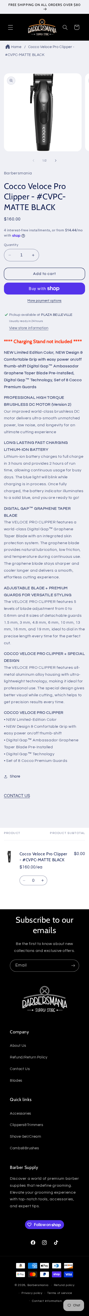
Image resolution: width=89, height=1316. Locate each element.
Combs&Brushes (24, 1148)
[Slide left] (33, 160)
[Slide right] (55, 160)
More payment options (44, 300)
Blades (16, 1080)
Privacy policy (32, 1293)
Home (16, 47)
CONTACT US (17, 796)
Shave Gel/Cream (25, 1136)
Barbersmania (37, 1285)
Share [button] (15, 776)
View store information (28, 328)
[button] (10, 27)
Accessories (20, 1113)
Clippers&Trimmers (26, 1125)
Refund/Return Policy (28, 1057)
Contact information (47, 1301)
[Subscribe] (73, 966)
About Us (18, 1045)
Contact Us (20, 1069)
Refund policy (64, 1285)
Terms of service (59, 1293)
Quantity (11, 245)
